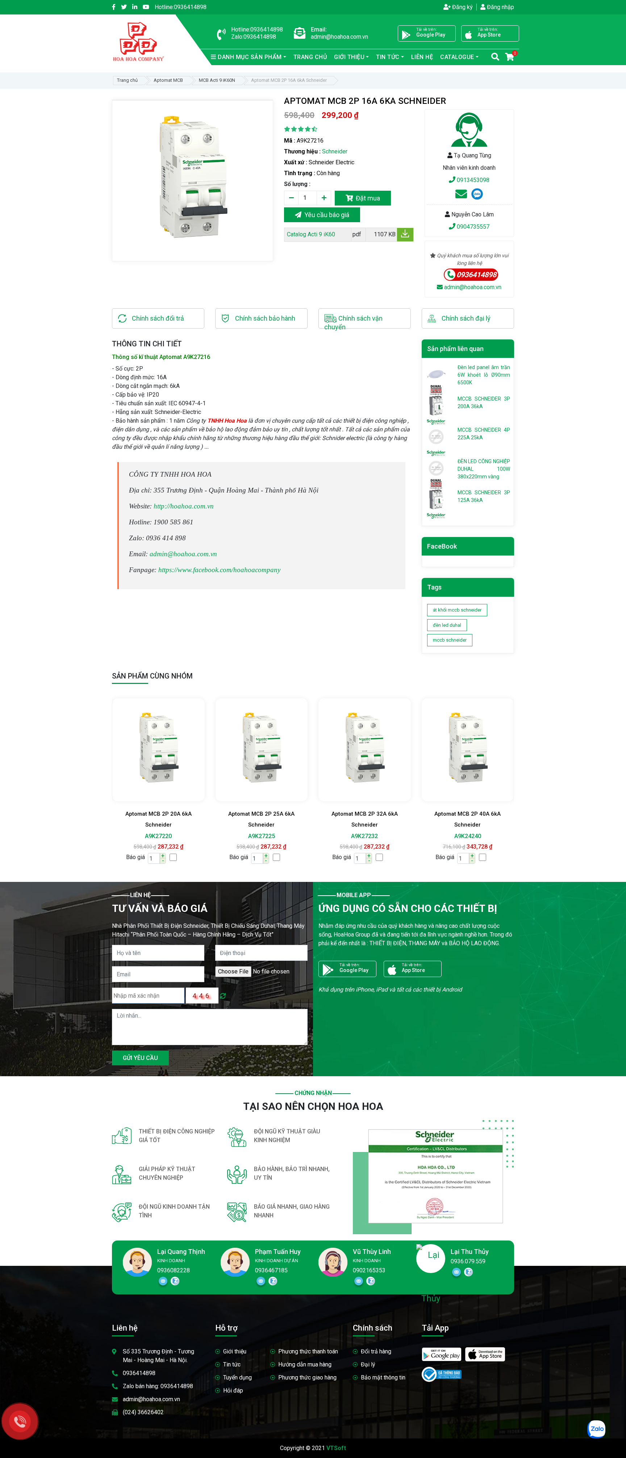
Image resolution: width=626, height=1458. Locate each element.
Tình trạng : (299, 173)
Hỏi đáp (233, 1390)
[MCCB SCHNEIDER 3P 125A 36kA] (436, 499)
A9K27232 (364, 836)
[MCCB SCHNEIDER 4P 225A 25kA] (436, 436)
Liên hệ (422, 57)
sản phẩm (250, 57)
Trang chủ (310, 57)
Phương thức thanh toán (308, 1351)
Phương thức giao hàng (307, 1377)
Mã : (289, 140)
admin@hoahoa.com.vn (472, 287)
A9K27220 (158, 836)
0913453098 (472, 180)
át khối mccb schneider (457, 610)
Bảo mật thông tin (383, 1377)
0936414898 (180, 7)
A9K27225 (261, 836)
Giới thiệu (234, 1351)
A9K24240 (467, 836)
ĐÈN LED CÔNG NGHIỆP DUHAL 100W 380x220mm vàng (484, 468)
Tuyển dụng (237, 1377)
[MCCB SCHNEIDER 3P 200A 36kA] (436, 405)
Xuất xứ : (295, 162)
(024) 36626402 (143, 1412)
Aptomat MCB (168, 80)
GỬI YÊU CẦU (140, 1058)
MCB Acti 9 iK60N (217, 80)
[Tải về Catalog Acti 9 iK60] (405, 235)
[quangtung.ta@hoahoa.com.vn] (461, 196)
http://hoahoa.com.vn (184, 506)
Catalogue (457, 57)
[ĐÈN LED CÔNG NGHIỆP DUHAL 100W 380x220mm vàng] (436, 467)
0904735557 (472, 226)
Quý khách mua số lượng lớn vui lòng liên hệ (472, 259)
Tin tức (232, 1364)
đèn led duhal (447, 625)
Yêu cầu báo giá (325, 215)
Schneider (334, 151)
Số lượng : (297, 184)
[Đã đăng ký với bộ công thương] (442, 1371)
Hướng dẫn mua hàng (304, 1364)
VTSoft (336, 1448)
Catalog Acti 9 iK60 (310, 234)
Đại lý (368, 1364)
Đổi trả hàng (376, 1351)
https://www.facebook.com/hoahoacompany (219, 570)
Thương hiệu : (302, 151)
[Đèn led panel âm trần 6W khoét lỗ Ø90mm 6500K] (436, 374)
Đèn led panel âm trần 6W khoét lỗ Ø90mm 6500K (484, 374)
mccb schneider (450, 640)
